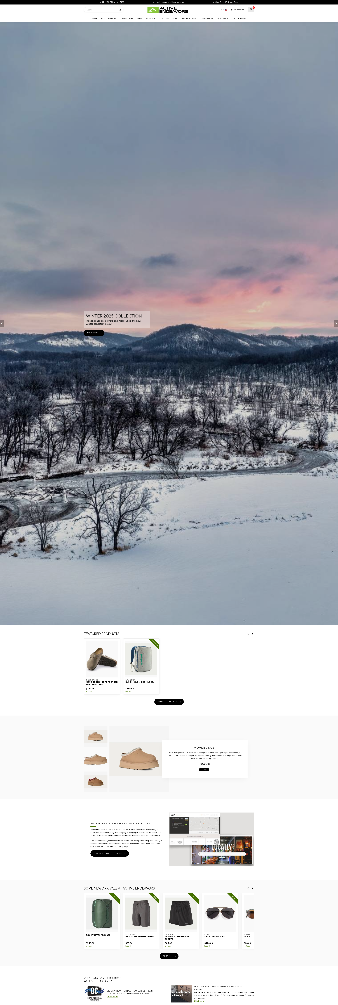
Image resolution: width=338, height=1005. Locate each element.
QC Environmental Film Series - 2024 (130, 990)
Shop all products (167, 701)
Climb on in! (112, 996)
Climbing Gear (206, 18)
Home (94, 18)
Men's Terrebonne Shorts (139, 936)
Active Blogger (109, 18)
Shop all (167, 956)
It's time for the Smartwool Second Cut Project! (220, 988)
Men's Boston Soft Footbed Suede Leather (102, 683)
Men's (139, 18)
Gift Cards (222, 18)
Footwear (171, 18)
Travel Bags (126, 18)
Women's (150, 18)
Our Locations (239, 18)
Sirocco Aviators (214, 936)
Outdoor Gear (188, 18)
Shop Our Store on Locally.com (110, 853)
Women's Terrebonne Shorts (177, 937)
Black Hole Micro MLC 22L (139, 682)
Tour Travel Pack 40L (98, 935)
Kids (161, 18)
